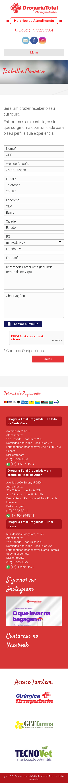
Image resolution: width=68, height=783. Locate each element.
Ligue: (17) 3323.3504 (35, 30)
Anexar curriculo (26, 324)
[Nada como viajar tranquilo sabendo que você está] (34, 624)
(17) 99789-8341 (22, 515)
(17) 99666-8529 (22, 567)
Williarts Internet (40, 776)
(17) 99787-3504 (22, 464)
